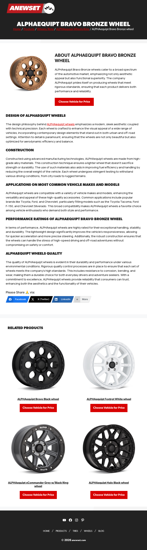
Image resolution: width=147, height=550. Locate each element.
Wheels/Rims (45, 29)
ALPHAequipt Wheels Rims (72, 29)
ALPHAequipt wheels (61, 124)
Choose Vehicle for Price (74, 101)
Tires (75, 531)
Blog (101, 531)
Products (29, 29)
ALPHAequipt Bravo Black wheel (38, 399)
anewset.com (79, 540)
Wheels (88, 531)
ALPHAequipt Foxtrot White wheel (109, 399)
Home (17, 29)
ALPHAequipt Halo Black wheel (109, 482)
